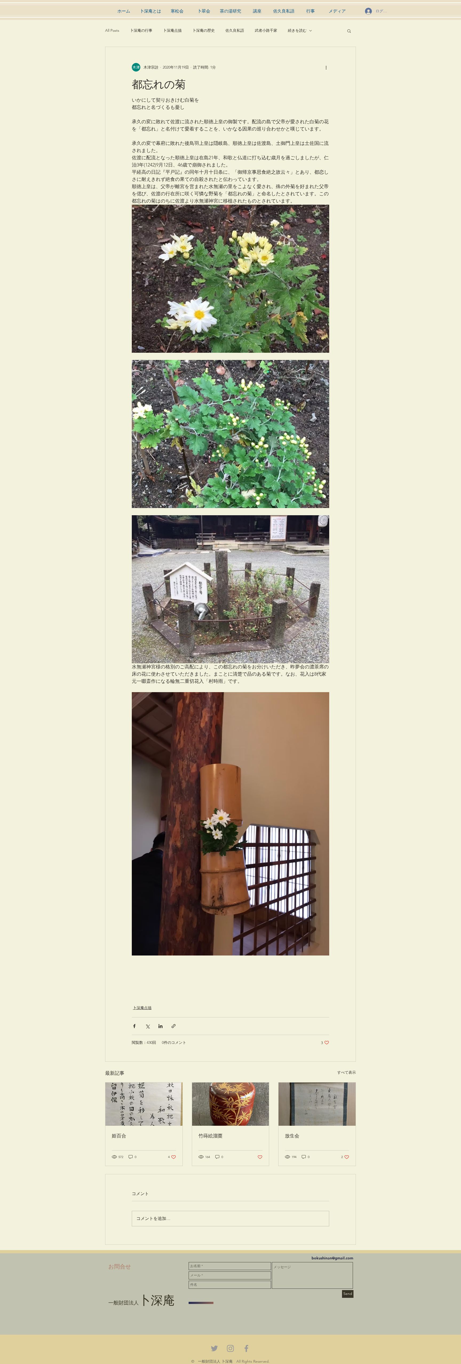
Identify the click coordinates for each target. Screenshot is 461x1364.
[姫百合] (143, 1104)
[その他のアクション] (326, 67)
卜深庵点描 (172, 30)
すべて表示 (346, 1072)
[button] (349, 31)
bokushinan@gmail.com (332, 1258)
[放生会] (317, 1104)
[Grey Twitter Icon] (214, 1348)
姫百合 (119, 1135)
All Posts (112, 30)
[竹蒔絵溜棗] (230, 1104)
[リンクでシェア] (173, 1026)
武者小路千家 (266, 30)
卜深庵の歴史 (203, 30)
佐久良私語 (234, 30)
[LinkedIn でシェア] (160, 1026)
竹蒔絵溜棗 (210, 1135)
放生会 (292, 1135)
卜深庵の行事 (141, 30)
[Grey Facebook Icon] (246, 1348)
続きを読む (297, 30)
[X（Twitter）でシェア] (147, 1026)
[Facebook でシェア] (134, 1026)
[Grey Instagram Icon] (230, 1348)
